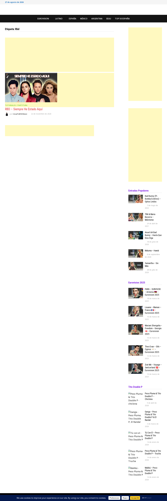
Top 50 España (122, 18)
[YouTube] (154, 1)
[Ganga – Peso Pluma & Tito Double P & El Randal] (135, 412)
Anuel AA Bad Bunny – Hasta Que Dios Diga (153, 235)
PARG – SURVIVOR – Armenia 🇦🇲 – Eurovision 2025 (153, 292)
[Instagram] (157, 1)
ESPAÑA (72, 18)
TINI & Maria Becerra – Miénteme (150, 217)
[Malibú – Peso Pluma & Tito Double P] (135, 468)
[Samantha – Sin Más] (135, 263)
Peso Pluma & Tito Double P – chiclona (153, 396)
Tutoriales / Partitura (16, 105)
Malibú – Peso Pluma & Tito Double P (151, 470)
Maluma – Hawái (152, 250)
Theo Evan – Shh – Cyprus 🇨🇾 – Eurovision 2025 (153, 349)
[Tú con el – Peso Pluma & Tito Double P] (135, 432)
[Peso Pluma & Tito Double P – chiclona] (135, 393)
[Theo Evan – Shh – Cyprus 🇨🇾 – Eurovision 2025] (135, 346)
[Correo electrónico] (160, 1)
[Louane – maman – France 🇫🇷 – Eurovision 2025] (135, 307)
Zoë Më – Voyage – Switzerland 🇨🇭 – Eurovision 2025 (153, 367)
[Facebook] (151, 1)
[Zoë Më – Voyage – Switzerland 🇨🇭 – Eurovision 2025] (135, 365)
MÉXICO (83, 18)
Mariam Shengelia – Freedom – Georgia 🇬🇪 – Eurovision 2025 (153, 329)
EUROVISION (43, 18)
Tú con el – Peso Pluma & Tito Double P (152, 435)
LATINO (58, 18)
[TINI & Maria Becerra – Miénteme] (135, 214)
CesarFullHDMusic (20, 114)
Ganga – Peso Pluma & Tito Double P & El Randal (151, 415)
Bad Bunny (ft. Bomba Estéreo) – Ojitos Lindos (153, 199)
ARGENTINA (96, 18)
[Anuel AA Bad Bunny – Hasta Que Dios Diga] (135, 232)
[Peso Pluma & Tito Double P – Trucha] (135, 451)
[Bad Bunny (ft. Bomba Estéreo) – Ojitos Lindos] (135, 196)
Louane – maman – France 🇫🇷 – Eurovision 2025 (153, 310)
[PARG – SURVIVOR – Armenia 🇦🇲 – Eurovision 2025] (135, 289)
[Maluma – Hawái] (135, 250)
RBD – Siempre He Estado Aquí (24, 109)
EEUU (108, 18)
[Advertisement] (59, 55)
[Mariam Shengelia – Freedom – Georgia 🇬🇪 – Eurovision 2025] (135, 325)
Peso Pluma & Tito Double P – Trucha (153, 452)
